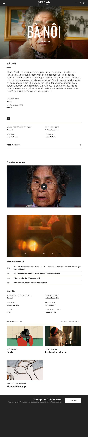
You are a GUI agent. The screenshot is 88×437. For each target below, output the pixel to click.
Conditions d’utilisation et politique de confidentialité (70, 420)
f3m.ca (9, 107)
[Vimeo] (80, 413)
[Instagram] (76, 413)
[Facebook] (72, 413)
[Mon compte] (80, 3)
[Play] (44, 186)
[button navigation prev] (53, 253)
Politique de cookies (75, 424)
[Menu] (5, 3)
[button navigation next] (60, 253)
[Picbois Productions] (44, 3)
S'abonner (73, 400)
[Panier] (84, 3)
